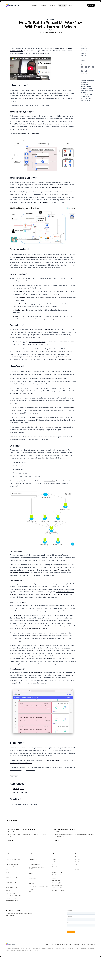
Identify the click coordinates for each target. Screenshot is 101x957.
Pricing (7, 869)
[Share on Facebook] (82, 71)
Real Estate (31, 881)
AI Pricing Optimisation (34, 864)
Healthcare (31, 873)
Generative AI (9, 885)
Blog (76, 864)
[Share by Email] (86, 71)
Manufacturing (32, 878)
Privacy (46, 944)
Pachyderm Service (44, 645)
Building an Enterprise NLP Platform (87, 91)
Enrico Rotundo (44, 32)
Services (34, 5)
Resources (62, 5)
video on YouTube (44, 53)
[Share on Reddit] (93, 67)
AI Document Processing (34, 856)
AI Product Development (11, 875)
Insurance (31, 876)
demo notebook (56, 187)
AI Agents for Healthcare (58, 874)
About (70, 5)
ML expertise (30, 770)
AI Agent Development (11, 882)
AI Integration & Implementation (13, 895)
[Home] (12, 5)
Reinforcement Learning (11, 877)
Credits (83, 60)
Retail (30, 891)
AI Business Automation (11, 898)
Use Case (83, 53)
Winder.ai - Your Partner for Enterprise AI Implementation (87, 82)
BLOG (52, 20)
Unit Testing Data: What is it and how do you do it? (88, 95)
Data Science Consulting (12, 900)
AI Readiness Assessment (12, 861)
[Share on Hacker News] (86, 67)
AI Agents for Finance (57, 872)
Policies (51, 944)
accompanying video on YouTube (21, 763)
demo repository (49, 481)
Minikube (55, 257)
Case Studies (78, 861)
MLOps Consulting (10, 893)
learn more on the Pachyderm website (28, 133)
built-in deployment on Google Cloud (41, 329)
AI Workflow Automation (34, 859)
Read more (11, 840)
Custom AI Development (11, 887)
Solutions (43, 5)
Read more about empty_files (37, 628)
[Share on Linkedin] (82, 67)
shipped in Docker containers (53, 594)
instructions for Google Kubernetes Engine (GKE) (32, 257)
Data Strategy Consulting (12, 864)
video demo (29, 393)
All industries (55, 866)
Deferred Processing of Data (34, 635)
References (84, 58)
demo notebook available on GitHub (52, 760)
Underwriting (32, 883)
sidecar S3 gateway (65, 359)
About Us (77, 856)
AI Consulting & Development (13, 859)
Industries (52, 5)
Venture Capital (55, 864)
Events (76, 866)
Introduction (84, 48)
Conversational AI (33, 861)
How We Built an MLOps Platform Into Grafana (87, 87)
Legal (53, 856)
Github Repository (19, 789)
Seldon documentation (40, 202)
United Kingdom (56, 880)
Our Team (77, 859)
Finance (54, 859)
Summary (83, 55)
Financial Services (33, 871)
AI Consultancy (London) (58, 890)
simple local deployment (37, 342)
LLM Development (10, 880)
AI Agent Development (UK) (58, 885)
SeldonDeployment (35, 672)
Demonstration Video (20, 792)
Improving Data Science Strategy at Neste (87, 99)
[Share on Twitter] (89, 67)
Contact (77, 869)
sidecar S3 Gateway (35, 650)
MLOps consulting (16, 770)
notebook (18, 393)
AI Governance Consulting (12, 866)
